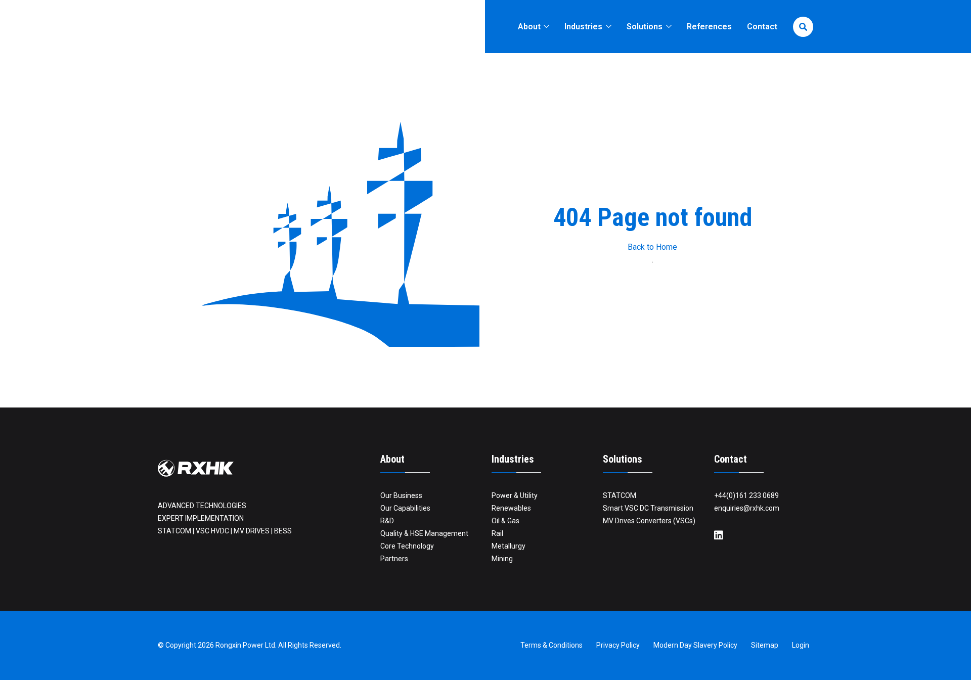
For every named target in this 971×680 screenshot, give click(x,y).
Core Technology (407, 546)
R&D (387, 521)
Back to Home (652, 247)
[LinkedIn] (718, 535)
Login (800, 645)
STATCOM (619, 495)
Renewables (511, 508)
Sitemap (764, 645)
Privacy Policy (618, 645)
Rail (497, 533)
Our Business (401, 495)
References (709, 26)
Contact (762, 26)
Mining (502, 559)
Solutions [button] (646, 26)
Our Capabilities (405, 508)
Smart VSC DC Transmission (648, 508)
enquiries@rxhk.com (746, 508)
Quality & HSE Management (424, 533)
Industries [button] (584, 26)
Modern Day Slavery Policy (695, 645)
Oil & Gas (505, 521)
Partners (394, 559)
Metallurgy (508, 546)
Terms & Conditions (551, 645)
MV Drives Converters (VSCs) (649, 521)
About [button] (530, 26)
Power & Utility (515, 495)
